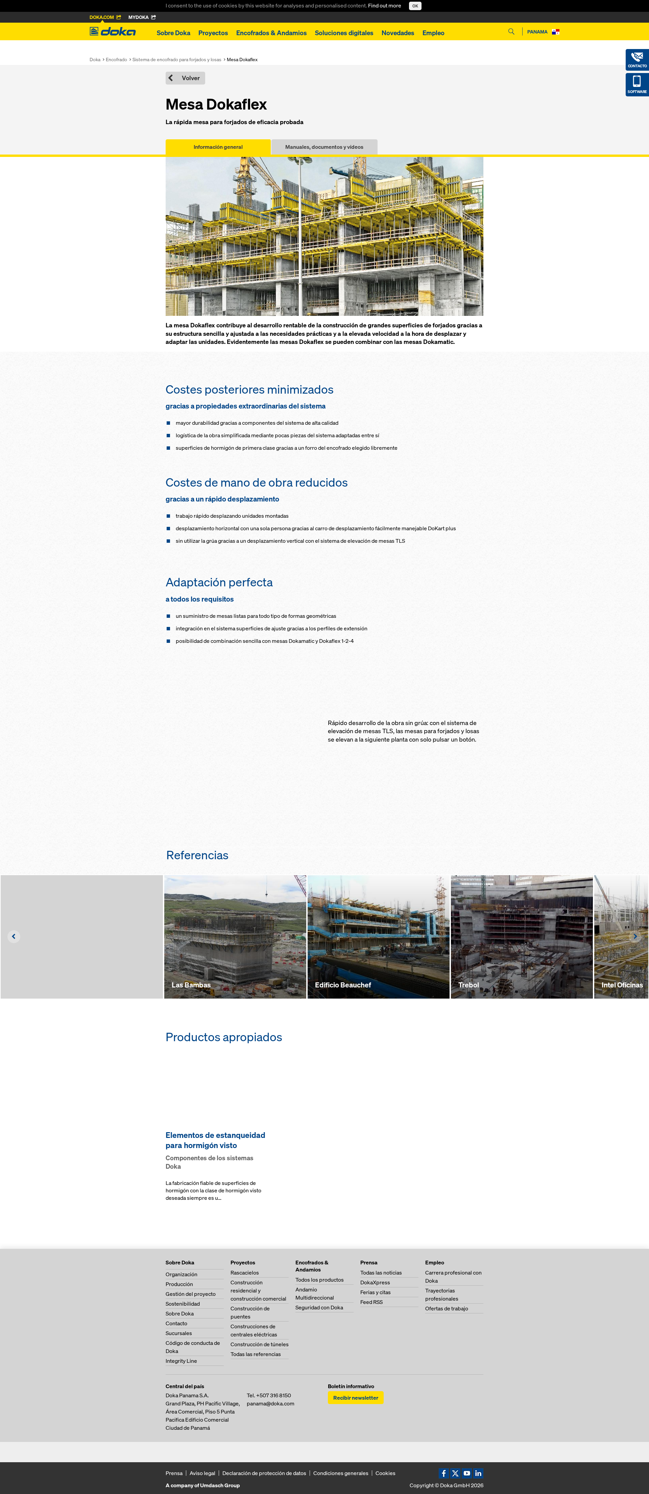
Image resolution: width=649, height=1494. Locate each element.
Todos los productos (319, 1279)
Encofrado (116, 59)
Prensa (174, 1473)
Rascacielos (245, 1272)
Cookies (385, 1473)
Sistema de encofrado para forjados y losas (177, 59)
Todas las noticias (381, 1272)
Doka (95, 59)
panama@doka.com (270, 1403)
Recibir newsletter (355, 1397)
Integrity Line (181, 1360)
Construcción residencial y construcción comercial (258, 1290)
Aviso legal (202, 1473)
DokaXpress (375, 1282)
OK (415, 5)
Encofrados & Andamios (271, 32)
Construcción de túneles (260, 1344)
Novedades (398, 32)
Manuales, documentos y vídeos (324, 146)
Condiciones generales (340, 1473)
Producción (179, 1284)
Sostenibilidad (183, 1303)
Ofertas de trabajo (446, 1308)
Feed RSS (371, 1302)
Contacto (176, 1323)
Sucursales (179, 1333)
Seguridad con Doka (319, 1307)
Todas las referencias (256, 1354)
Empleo (433, 32)
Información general (218, 146)
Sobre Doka (173, 32)
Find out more (385, 5)
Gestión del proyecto (191, 1294)
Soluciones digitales (344, 32)
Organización (181, 1274)
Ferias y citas (375, 1292)
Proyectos (213, 32)
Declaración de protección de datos (264, 1473)
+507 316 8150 (273, 1395)
